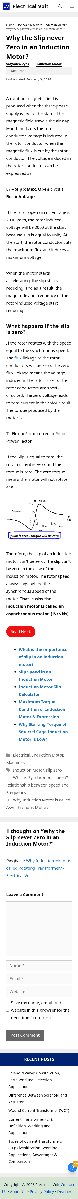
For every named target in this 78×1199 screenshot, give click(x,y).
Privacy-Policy (42, 1191)
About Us (18, 1191)
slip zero (54, 770)
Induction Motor (55, 25)
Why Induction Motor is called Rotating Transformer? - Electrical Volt (38, 868)
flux (18, 358)
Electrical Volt (30, 6)
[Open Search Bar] (60, 6)
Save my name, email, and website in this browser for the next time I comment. (40, 1010)
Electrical (22, 25)
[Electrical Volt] (6, 6)
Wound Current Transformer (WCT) (38, 1110)
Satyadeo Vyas (17, 64)
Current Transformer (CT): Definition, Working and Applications (30, 1126)
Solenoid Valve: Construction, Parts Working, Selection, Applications (34, 1080)
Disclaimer (66, 1191)
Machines (36, 25)
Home (10, 25)
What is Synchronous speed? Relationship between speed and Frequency (37, 785)
